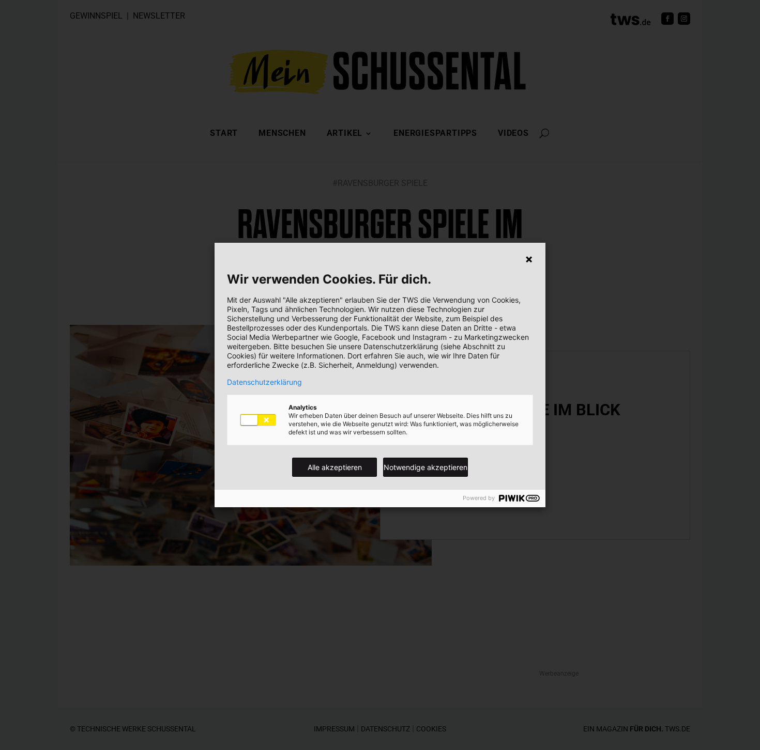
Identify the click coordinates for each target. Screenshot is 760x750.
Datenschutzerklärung (264, 382)
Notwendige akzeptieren (425, 467)
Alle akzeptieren (335, 467)
